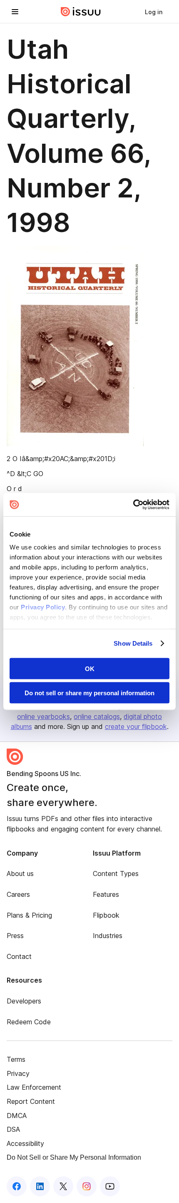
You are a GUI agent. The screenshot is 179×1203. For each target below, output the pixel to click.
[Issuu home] (80, 11)
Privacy (18, 1073)
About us (20, 873)
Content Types (116, 873)
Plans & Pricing (29, 915)
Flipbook (106, 915)
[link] (153, 11)
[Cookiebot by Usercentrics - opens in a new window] (133, 504)
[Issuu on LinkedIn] (40, 1186)
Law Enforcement (34, 1087)
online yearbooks (43, 716)
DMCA (17, 1115)
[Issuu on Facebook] (17, 1186)
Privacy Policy (43, 607)
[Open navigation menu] (15, 11)
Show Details (133, 643)
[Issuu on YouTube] (110, 1186)
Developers (24, 1001)
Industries (107, 935)
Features (106, 894)
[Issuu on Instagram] (87, 1186)
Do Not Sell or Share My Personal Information (74, 1157)
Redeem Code (29, 1022)
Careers (18, 894)
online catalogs (97, 716)
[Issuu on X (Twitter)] (63, 1186)
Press (15, 935)
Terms (16, 1059)
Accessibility (25, 1143)
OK (89, 668)
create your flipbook (136, 726)
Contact (19, 956)
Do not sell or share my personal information (89, 692)
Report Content (31, 1101)
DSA (13, 1129)
